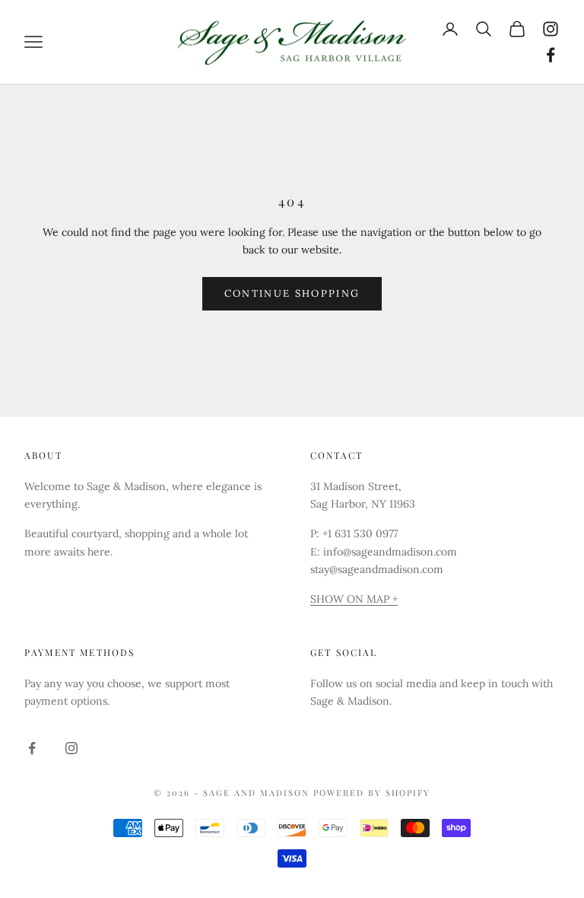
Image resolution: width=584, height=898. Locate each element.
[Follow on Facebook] (550, 55)
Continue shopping (292, 293)
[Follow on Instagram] (550, 29)
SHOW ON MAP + (354, 599)
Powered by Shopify (371, 792)
